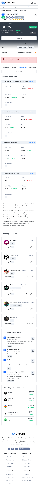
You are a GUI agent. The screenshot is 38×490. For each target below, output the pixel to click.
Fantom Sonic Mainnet (13, 337)
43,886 (8, 7)
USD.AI (10, 399)
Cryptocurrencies (6, 10)
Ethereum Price (26, 460)
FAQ (9, 484)
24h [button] (32, 32)
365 (19, 7)
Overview (6, 67)
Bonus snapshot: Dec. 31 (14, 350)
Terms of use (10, 460)
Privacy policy (10, 463)
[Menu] (35, 3)
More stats (19, 38)
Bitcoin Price (26, 457)
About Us (10, 457)
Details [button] (31, 81)
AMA (8, 360)
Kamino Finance (13, 412)
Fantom (15, 10)
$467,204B (31, 7)
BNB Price (27, 463)
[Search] (32, 3)
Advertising (9, 474)
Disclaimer (10, 466)
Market (13, 67)
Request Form (10, 477)
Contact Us (9, 480)
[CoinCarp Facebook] (12, 449)
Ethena (10, 392)
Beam (10, 405)
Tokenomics (23, 67)
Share (19, 71)
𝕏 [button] (6, 17)
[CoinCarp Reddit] (16, 449)
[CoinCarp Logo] (8, 2)
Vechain (10, 419)
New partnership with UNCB (15, 372)
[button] (9, 17)
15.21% (33, 27)
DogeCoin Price (26, 466)
